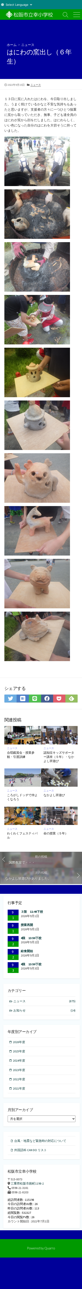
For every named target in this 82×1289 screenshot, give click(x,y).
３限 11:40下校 (32, 912)
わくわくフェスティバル (22, 835)
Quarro (49, 1248)
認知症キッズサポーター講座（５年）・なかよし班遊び (59, 757)
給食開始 (27, 951)
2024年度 (19, 1060)
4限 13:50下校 (31, 938)
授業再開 (27, 925)
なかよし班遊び (54, 795)
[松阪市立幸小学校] (30, 14)
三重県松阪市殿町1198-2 (27, 1183)
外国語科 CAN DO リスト (30, 1150)
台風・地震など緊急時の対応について (40, 1141)
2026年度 (19, 1042)
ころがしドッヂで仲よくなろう (22, 797)
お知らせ (44, 1010)
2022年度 (19, 1079)
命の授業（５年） (56, 833)
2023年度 (19, 1070)
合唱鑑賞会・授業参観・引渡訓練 (21, 755)
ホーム (12, 45)
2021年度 (19, 1088)
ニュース (27, 45)
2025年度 (19, 1051)
